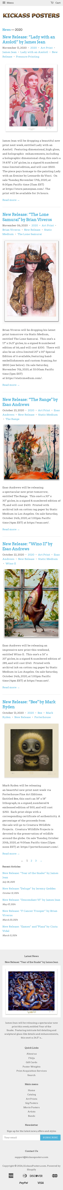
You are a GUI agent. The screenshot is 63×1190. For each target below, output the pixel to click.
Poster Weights (31, 1066)
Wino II (10, 563)
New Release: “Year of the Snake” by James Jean (31, 962)
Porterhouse (42, 717)
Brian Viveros (11, 229)
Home (31, 1090)
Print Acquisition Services (31, 1071)
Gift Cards (31, 1062)
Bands (31, 1116)
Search (31, 1075)
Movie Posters (31, 1107)
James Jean (9, 52)
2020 (33, 47)
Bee (40, 712)
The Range (12, 419)
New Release (32, 229)
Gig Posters (31, 1103)
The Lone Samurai (29, 234)
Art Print (47, 47)
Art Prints (31, 1099)
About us (31, 1053)
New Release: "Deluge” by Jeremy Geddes (29, 888)
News (6, 30)
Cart (58, 2)
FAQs (31, 1058)
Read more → (11, 200)
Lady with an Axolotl (34, 52)
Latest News (31, 956)
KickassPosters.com (34, 1166)
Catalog (31, 1094)
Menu (10, 2)
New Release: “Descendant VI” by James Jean (31, 899)
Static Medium (48, 414)
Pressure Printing (27, 56)
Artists (31, 1111)
